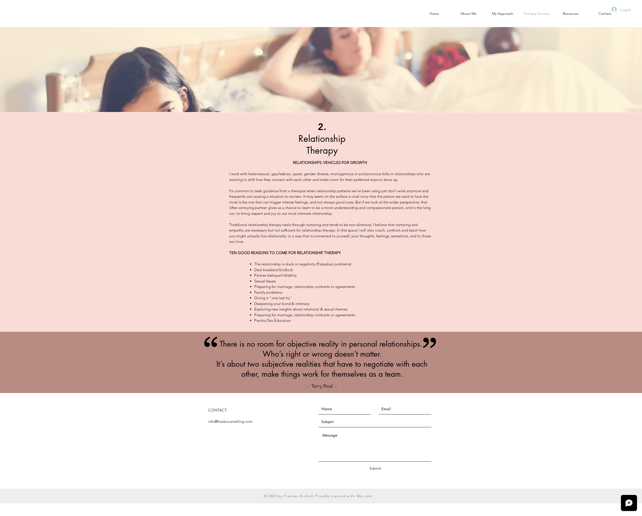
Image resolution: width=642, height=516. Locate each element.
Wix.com (364, 496)
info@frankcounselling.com (230, 421)
